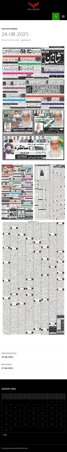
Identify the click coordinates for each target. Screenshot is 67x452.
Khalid (27, 40)
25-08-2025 (9, 355)
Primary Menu (63, 16)
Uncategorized (9, 29)
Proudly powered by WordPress (15, 448)
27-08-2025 (7, 366)
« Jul (4, 434)
